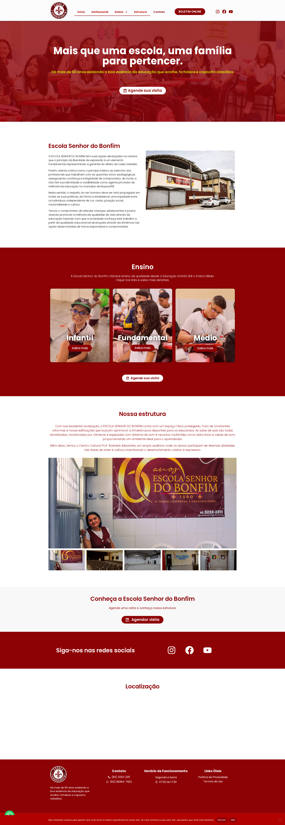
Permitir (222, 820)
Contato (159, 12)
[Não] (280, 819)
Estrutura (140, 12)
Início (81, 12)
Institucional (100, 12)
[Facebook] (224, 11)
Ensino (119, 12)
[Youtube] (231, 11)
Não (233, 820)
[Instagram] (218, 11)
